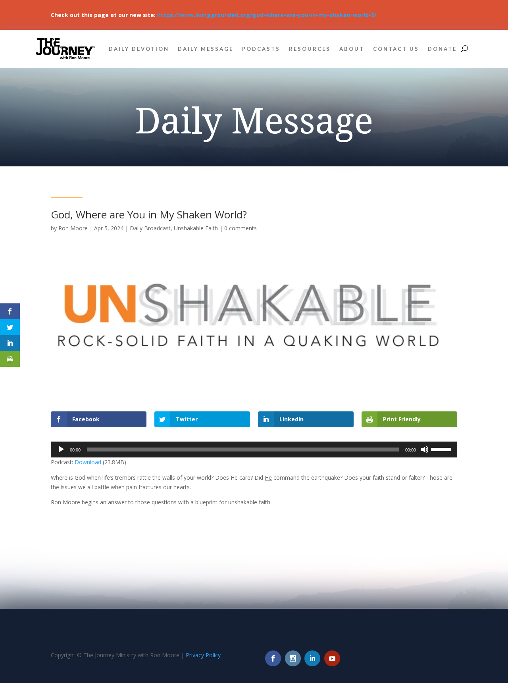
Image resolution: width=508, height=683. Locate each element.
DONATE (442, 49)
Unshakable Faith (196, 228)
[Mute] (425, 449)
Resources (310, 49)
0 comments (240, 228)
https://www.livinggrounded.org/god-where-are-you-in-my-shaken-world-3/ (267, 15)
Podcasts (261, 49)
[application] (254, 449)
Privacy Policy (203, 655)
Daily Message (205, 49)
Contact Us (396, 49)
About (351, 49)
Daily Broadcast (150, 228)
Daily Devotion (139, 49)
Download (88, 462)
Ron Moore (73, 228)
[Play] (61, 449)
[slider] (442, 449)
